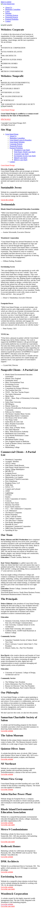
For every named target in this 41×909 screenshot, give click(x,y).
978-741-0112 (6, 119)
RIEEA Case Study (20, 160)
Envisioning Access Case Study (25, 156)
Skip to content (6, 2)
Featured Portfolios (11, 19)
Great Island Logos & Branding (20, 140)
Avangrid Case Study (21, 154)
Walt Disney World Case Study (25, 152)
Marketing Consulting (12, 9)
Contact (8, 21)
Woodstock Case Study (22, 150)
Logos (7, 11)
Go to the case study (8, 906)
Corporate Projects (11, 15)
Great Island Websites (17, 142)
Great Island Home (11, 134)
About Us (8, 7)
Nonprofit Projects (11, 17)
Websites (8, 13)
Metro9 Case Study (20, 158)
